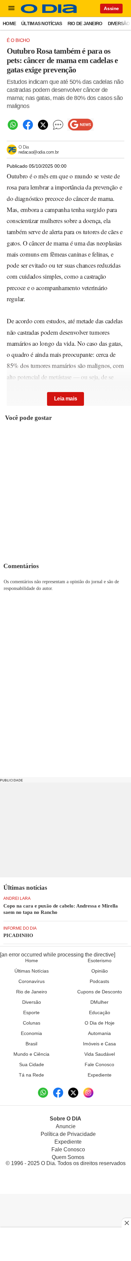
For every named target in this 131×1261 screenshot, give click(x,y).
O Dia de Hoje (100, 1023)
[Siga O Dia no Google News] (80, 124)
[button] (11, 8)
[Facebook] (28, 124)
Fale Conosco (99, 1064)
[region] (65, 829)
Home (9, 23)
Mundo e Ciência (31, 1054)
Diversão (119, 23)
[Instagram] (88, 1093)
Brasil (31, 1043)
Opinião (99, 971)
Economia (31, 1033)
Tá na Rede (31, 1075)
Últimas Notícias (41, 23)
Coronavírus (31, 981)
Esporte (31, 1012)
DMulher (99, 1002)
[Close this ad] (126, 1222)
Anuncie (66, 1126)
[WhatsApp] (12, 124)
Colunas (31, 1023)
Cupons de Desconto (99, 991)
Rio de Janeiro (85, 23)
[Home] (49, 11)
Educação (99, 1012)
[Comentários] (58, 124)
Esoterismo (100, 960)
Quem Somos (68, 1157)
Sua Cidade (31, 1064)
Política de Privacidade (68, 1134)
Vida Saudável (99, 1054)
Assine (111, 8)
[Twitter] (43, 124)
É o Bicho (18, 40)
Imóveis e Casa (99, 1043)
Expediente (100, 1075)
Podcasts (99, 981)
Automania (99, 1033)
